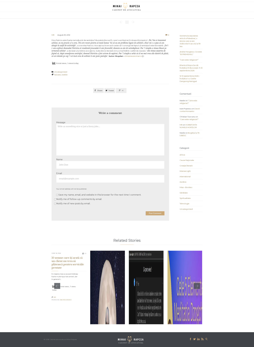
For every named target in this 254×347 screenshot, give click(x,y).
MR (53, 35)
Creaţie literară (186, 166)
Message (60, 122)
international (185, 176)
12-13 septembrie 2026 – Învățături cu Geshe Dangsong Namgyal (190, 78)
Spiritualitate (185, 198)
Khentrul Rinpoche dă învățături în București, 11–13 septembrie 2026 (191, 68)
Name (59, 159)
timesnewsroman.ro (133, 56)
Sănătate (184, 193)
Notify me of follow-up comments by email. (79, 199)
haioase (57, 75)
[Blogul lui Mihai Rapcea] (127, 6)
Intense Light (185, 171)
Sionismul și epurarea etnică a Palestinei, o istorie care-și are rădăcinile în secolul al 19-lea (190, 41)
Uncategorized (60, 72)
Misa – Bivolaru (186, 187)
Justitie (64, 75)
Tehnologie (184, 204)
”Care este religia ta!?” (189, 60)
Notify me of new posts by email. (73, 203)
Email (59, 173)
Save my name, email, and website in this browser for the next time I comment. (99, 195)
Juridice (183, 182)
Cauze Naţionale (187, 160)
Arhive (182, 155)
